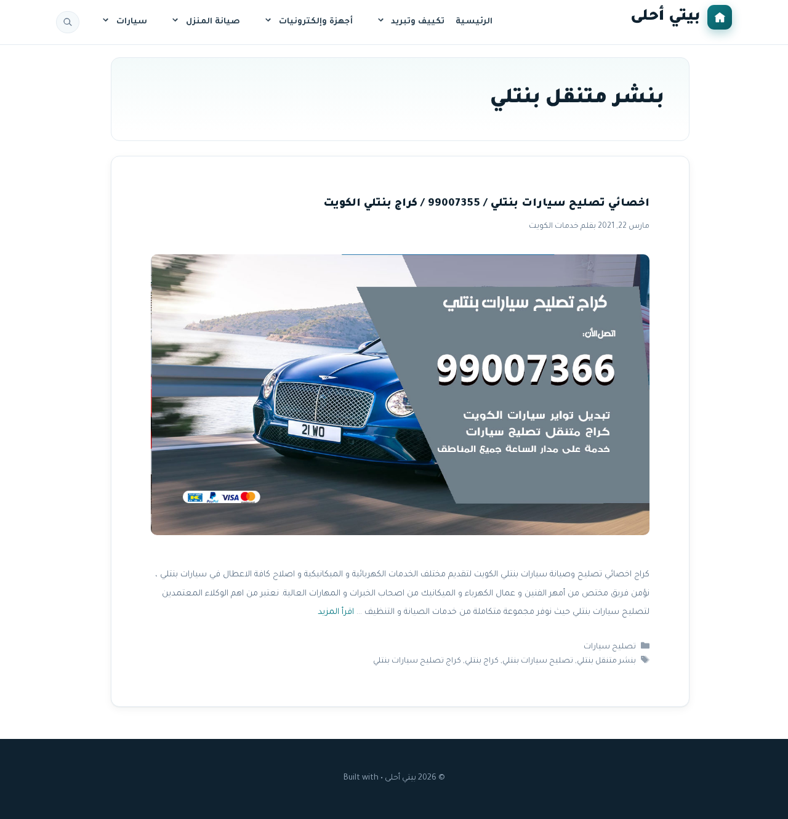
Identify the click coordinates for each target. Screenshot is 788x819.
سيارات (131, 21)
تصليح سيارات (610, 647)
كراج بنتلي (482, 661)
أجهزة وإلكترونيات (316, 21)
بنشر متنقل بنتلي (606, 661)
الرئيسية (474, 21)
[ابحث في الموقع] (67, 22)
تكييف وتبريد (417, 21)
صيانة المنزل (213, 21)
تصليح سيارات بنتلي (537, 661)
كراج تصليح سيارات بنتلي (417, 661)
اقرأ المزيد (336, 612)
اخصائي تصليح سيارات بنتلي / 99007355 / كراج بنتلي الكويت (486, 204)
